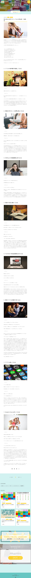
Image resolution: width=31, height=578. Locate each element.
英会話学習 (11, 17)
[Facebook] (12, 469)
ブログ (8, 17)
